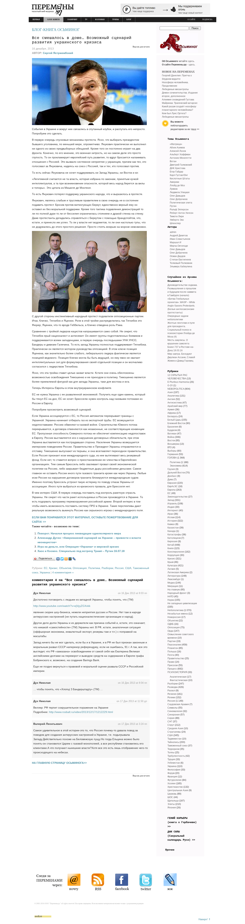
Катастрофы (174, 534)
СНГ (169, 721)
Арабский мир (175, 406)
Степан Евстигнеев (180, 259)
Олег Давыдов (177, 195)
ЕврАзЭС (172, 486)
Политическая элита (181, 202)
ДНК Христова (177, 168)
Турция (171, 759)
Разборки (107, 568)
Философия (173, 769)
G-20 (170, 385)
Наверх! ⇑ (204, 919)
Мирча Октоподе (179, 246)
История (172, 520)
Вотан (173, 161)
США (128, 568)
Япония (171, 807)
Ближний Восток (176, 423)
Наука (170, 600)
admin (173, 232)
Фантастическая (179, 680)
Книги (170, 548)
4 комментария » (63, 572)
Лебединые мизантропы (175, 89)
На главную (173, 589)
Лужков (173, 189)
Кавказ (171, 524)
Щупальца (173, 800)
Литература (173, 576)
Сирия (171, 718)
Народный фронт (177, 593)
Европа (171, 489)
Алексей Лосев (178, 151)
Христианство (175, 787)
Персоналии (174, 644)
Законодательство (177, 496)
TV (86, 19)
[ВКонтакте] (58, 558)
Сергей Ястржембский (58, 52)
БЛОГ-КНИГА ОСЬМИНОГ (56, 29)
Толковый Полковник (181, 263)
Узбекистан (173, 762)
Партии (171, 641)
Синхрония (173, 714)
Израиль (172, 503)
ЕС (45, 568)
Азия (170, 392)
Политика (94, 568)
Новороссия (174, 617)
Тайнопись (173, 742)
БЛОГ (129, 19)
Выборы (171, 450)
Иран (170, 514)
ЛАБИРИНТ (72, 19)
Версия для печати (141, 47)
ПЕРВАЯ (36, 19)
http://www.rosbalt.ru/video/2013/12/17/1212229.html (81, 712)
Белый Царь (174, 420)
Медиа (171, 582)
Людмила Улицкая (179, 192)
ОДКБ (170, 624)
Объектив (65, 568)
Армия (171, 409)
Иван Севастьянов (180, 239)
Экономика (176, 465)
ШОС (170, 797)
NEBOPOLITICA (175, 389)
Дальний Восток (176, 472)
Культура (172, 565)
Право (170, 662)
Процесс (172, 668)
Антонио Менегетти (180, 158)
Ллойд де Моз (177, 185)
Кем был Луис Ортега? (174, 113)
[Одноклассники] (66, 558)
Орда (170, 631)
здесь (191, 61)
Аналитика (173, 395)
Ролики (171, 697)
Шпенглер (175, 223)
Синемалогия (174, 711)
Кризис (53, 568)
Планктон (172, 648)
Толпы (170, 752)
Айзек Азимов (177, 147)
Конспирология (175, 551)
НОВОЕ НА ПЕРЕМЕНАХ (178, 71)
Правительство (175, 658)
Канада (171, 531)
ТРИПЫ (115, 19)
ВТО (169, 447)
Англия (171, 399)
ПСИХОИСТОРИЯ (177, 672)
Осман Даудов (177, 256)
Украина (45, 572)
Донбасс (172, 476)
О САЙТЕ (191, 19)
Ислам (171, 517)
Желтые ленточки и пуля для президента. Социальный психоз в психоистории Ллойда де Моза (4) (181, 330)
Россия (119, 568)
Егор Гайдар (176, 171)
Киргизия (172, 541)
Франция (172, 776)
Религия (171, 694)
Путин (173, 206)
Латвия (171, 569)
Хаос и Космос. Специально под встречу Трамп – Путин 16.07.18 (81, 551)
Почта (170, 655)
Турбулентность (176, 756)
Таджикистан (174, 738)
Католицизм (174, 538)
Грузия (171, 469)
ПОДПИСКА (207, 19)
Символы (172, 707)
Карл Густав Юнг (179, 175)
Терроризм (173, 749)
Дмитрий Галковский (181, 164)
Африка (171, 413)
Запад (170, 500)
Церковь (171, 793)
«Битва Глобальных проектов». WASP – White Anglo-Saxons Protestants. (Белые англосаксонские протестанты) (181, 305)
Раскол (171, 690)
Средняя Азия (175, 728)
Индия (171, 507)
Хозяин (171, 783)
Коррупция (173, 555)
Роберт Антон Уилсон (181, 213)
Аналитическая (178, 676)
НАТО (170, 596)
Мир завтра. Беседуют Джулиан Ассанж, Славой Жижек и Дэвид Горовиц (181, 357)
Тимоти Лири (177, 216)
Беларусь (172, 416)
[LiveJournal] (74, 558)
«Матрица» (176, 144)
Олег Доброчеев (178, 199)
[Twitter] (62, 558)
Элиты (171, 804)
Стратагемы (174, 732)
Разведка (172, 687)
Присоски (172, 665)
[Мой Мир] (70, 558)
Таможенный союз (177, 745)
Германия (172, 454)
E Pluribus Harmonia (178, 382)
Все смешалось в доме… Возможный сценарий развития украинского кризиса (81, 40)
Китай (170, 545)
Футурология (174, 780)
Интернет (172, 510)
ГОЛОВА (172, 457)
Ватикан (171, 433)
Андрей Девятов (179, 235)
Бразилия (172, 426)
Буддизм (172, 430)
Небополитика (175, 610)
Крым (170, 562)
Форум (171, 773)
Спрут (170, 725)
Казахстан (173, 527)
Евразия (172, 483)
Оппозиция (80, 568)
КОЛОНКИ (100, 19)
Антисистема (174, 402)
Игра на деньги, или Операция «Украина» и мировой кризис (78, 546)
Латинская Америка (178, 572)
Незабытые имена (177, 613)
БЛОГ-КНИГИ (53, 19)
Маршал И (175, 242)
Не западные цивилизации (182, 603)
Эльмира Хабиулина (181, 266)
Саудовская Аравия (178, 704)
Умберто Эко (177, 220)
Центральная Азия (177, 790)
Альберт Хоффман (180, 154)
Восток (171, 440)
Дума (170, 479)
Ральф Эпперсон (179, 209)
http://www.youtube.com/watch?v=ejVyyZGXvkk (61, 605)
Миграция (172, 586)
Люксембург (173, 579)
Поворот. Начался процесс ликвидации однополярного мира (79, 533)
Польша (171, 651)
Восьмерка (173, 444)
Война (170, 437)
